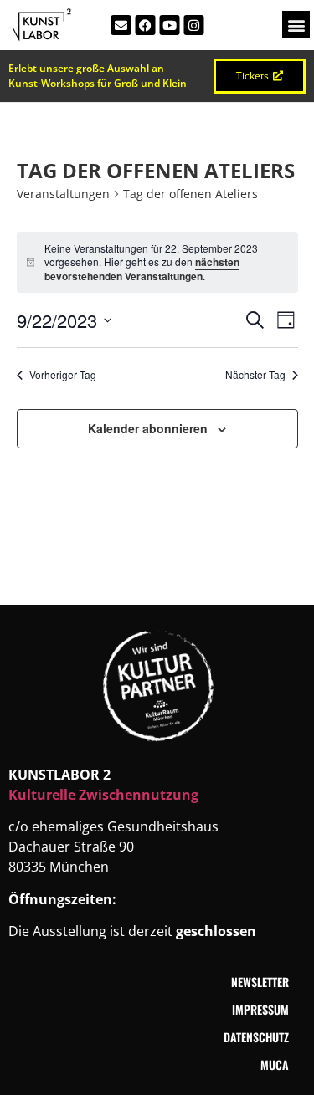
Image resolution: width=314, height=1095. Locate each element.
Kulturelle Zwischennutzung (103, 794)
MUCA (274, 1064)
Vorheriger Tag (62, 374)
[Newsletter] (121, 25)
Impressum (260, 1009)
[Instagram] (193, 25)
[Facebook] (145, 25)
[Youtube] (169, 25)
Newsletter (260, 981)
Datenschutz (256, 1037)
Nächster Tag (255, 374)
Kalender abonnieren (148, 428)
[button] (296, 24)
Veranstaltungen (63, 194)
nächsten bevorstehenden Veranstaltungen (141, 269)
